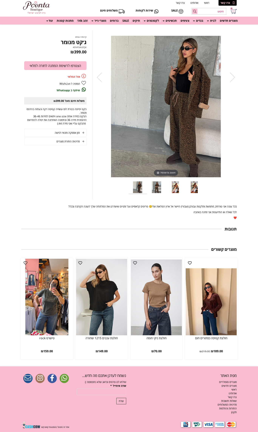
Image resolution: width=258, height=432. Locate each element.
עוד (51, 20)
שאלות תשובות (229, 401)
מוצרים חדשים (229, 20)
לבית (212, 20)
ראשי (206, 3)
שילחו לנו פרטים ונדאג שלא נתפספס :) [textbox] (105, 382)
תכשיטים (171, 20)
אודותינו (194, 3)
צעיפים (185, 20)
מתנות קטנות (65, 20)
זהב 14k (82, 20)
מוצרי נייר (100, 20)
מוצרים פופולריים (228, 382)
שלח (121, 401)
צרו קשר (225, 3)
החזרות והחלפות (228, 408)
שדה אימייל (118, 385)
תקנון (234, 412)
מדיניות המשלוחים (227, 404)
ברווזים (114, 20)
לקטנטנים (152, 20)
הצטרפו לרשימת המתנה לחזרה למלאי (55, 65)
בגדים (199, 20)
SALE (125, 20)
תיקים (136, 20)
